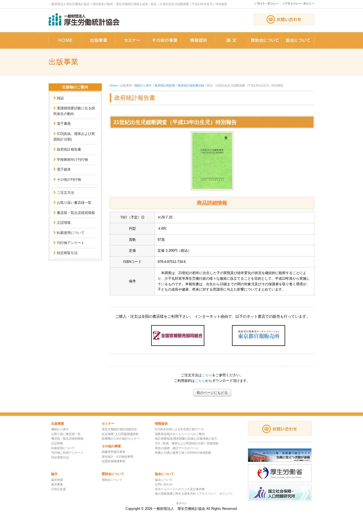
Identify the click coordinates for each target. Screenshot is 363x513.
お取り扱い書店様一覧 (74, 203)
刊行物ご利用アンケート (67, 452)
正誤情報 (64, 223)
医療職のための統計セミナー (121, 438)
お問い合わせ (163, 484)
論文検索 (57, 479)
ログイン (181, 503)
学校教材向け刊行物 (72, 160)
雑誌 (60, 98)
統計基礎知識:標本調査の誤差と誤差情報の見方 (186, 438)
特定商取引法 (67, 253)
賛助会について (112, 479)
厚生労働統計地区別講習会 (119, 429)
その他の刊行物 (69, 179)
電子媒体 (64, 169)
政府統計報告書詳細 (191, 85)
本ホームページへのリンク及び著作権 (180, 489)
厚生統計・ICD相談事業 (117, 456)
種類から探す (143, 85)
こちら (207, 375)
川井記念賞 (58, 489)
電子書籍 (64, 124)
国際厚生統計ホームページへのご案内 (180, 434)
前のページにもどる (212, 393)
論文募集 (57, 484)
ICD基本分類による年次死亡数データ (179, 429)
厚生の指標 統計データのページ (177, 448)
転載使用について (71, 233)
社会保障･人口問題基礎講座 (120, 434)
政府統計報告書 (69, 149)
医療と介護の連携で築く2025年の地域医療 (183, 452)
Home (113, 85)
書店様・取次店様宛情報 (76, 213)
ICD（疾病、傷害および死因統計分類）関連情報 (186, 443)
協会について (163, 479)
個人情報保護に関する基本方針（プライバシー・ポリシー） (194, 493)
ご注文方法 (65, 193)
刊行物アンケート (71, 243)
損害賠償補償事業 (113, 461)
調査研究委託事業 (113, 451)
